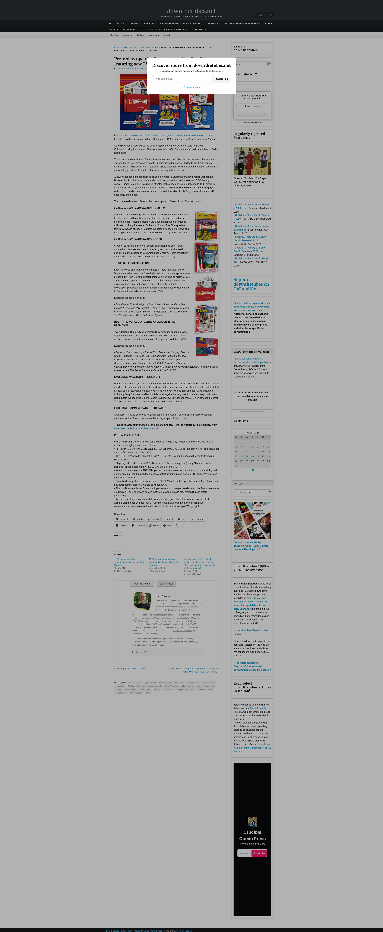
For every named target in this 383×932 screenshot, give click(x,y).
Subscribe (222, 78)
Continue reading (191, 87)
